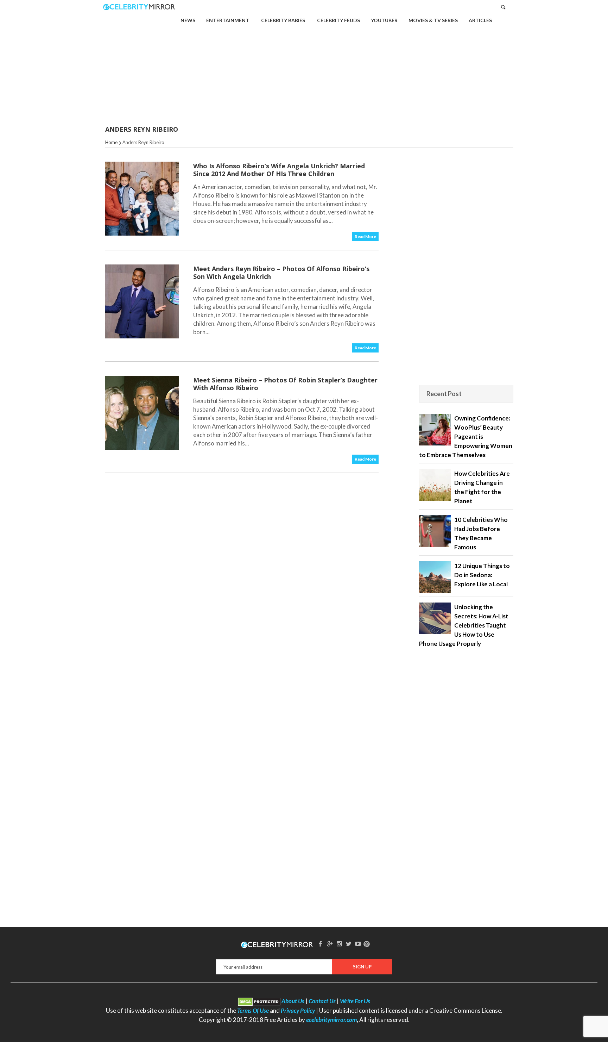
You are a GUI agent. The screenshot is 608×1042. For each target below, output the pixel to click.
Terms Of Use (253, 1010)
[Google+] (329, 943)
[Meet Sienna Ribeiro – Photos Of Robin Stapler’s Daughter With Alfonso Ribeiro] (142, 413)
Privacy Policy (298, 1010)
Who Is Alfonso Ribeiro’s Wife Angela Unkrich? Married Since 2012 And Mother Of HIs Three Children (279, 170)
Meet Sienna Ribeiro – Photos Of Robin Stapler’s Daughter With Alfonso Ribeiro (285, 384)
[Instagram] (339, 943)
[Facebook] (320, 943)
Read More (365, 236)
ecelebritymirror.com (331, 1019)
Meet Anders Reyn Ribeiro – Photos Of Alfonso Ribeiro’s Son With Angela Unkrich (281, 272)
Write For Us (355, 1001)
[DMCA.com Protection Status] (259, 1001)
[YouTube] (358, 943)
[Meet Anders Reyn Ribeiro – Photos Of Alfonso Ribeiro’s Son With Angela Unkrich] (142, 301)
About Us (292, 1001)
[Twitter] (348, 943)
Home (111, 142)
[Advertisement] (304, 65)
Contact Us (322, 1001)
